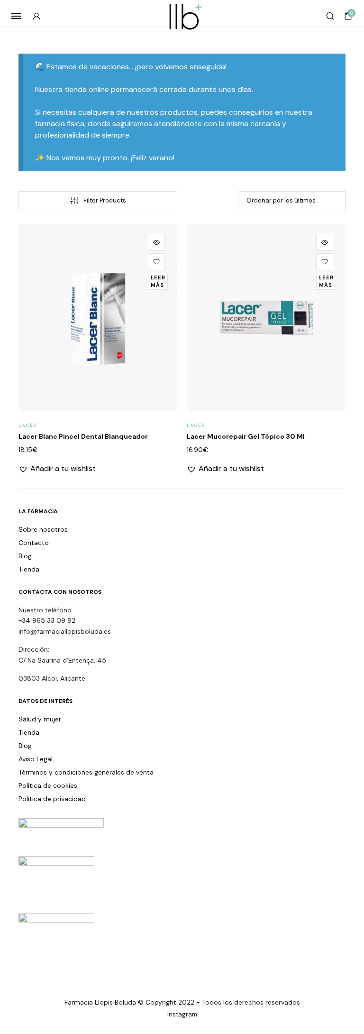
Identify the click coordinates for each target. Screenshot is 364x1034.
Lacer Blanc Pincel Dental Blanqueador (83, 436)
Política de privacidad (52, 798)
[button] (156, 261)
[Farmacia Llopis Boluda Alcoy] (182, 16)
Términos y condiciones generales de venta (86, 772)
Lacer (27, 425)
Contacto (33, 542)
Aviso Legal (35, 759)
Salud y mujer (39, 719)
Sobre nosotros (43, 529)
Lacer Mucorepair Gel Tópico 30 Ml (246, 436)
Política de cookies (47, 785)
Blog (25, 556)
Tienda (28, 569)
